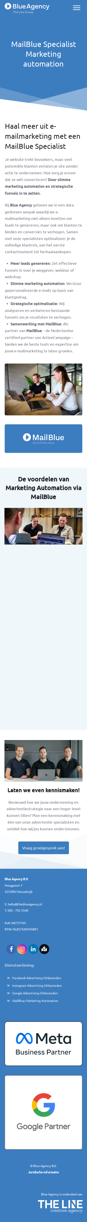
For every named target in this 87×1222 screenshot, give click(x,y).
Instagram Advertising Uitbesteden (37, 985)
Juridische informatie (43, 1172)
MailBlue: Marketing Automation (35, 1001)
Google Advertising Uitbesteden (35, 993)
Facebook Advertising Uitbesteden (36, 978)
